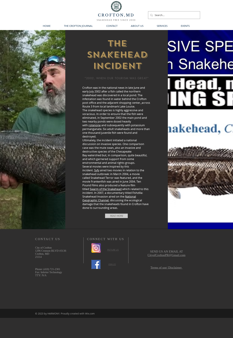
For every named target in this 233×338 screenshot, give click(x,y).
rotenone (95, 125)
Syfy (96, 170)
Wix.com (90, 313)
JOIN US (112, 264)
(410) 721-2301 (51, 269)
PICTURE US (113, 249)
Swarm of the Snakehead (106, 189)
